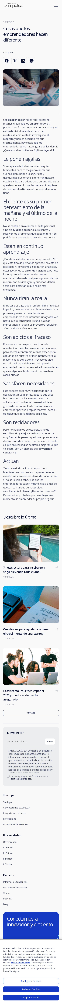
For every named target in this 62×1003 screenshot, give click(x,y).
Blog (5, 904)
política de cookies (20, 962)
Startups (7, 802)
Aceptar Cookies (31, 997)
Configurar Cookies (31, 980)
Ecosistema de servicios (15, 824)
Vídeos (6, 893)
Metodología (9, 818)
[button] (55, 5)
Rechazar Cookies (31, 989)
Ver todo (31, 712)
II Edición (7, 858)
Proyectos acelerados (14, 813)
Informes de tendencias (15, 881)
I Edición (7, 864)
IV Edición (8, 847)
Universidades (10, 841)
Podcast (7, 898)
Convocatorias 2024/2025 (16, 807)
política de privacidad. (21, 778)
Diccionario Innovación (15, 887)
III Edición (8, 853)
